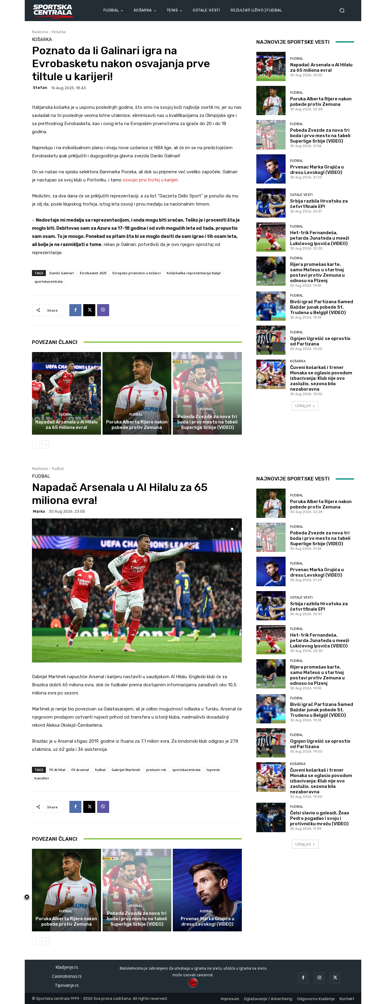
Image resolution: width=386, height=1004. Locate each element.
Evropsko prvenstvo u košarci (136, 273)
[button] (344, 10)
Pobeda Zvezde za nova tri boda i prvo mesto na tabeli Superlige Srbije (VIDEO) (207, 422)
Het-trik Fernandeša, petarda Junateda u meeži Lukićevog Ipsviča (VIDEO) (319, 238)
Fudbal (65, 414)
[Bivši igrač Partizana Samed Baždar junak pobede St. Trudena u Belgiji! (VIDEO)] (271, 306)
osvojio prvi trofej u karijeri (150, 180)
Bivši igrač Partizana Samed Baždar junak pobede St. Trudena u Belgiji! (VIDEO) (321, 307)
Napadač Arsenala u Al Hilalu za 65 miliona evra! (66, 424)
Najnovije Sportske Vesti (293, 42)
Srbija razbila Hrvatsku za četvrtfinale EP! (319, 203)
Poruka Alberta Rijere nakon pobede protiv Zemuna (137, 424)
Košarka (59, 31)
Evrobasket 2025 (93, 273)
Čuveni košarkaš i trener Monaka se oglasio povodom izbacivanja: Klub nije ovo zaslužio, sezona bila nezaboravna (321, 378)
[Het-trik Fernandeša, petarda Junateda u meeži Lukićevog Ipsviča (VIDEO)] (271, 237)
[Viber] (103, 310)
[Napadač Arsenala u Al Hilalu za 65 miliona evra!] (66, 393)
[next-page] (45, 444)
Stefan (40, 88)
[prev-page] (36, 444)
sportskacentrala (48, 281)
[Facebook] (75, 310)
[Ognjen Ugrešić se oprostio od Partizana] (271, 340)
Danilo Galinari (61, 273)
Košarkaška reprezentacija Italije (194, 273)
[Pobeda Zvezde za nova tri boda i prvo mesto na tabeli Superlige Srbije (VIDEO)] (207, 393)
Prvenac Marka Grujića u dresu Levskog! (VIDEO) (317, 169)
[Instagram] (319, 978)
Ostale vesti (301, 195)
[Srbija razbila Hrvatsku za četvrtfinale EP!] (271, 203)
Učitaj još (303, 405)
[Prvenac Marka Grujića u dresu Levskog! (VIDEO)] (271, 169)
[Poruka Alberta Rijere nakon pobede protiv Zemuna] (137, 393)
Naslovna (40, 31)
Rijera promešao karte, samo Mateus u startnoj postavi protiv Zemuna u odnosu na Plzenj (317, 272)
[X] (89, 310)
